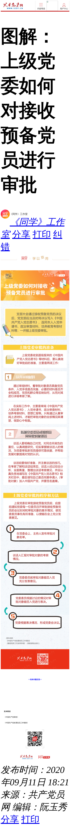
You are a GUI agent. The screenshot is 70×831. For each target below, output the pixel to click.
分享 (21, 234)
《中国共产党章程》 (11, 717)
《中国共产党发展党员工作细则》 (16, 723)
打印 (42, 234)
